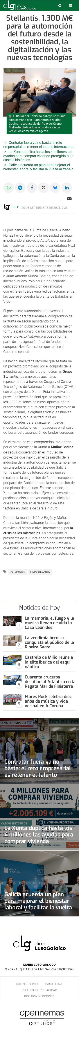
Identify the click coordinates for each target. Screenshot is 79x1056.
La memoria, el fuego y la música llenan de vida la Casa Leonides (49, 622)
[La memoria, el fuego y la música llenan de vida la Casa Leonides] (12, 621)
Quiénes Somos (27, 984)
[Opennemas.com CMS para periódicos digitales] (42, 1018)
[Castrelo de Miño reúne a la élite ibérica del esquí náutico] (12, 660)
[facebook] (36, 958)
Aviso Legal (54, 984)
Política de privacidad (39, 990)
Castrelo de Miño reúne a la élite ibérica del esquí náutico (49, 662)
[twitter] (43, 958)
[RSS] (49, 958)
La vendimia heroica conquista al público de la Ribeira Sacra (49, 642)
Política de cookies (39, 996)
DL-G (16, 207)
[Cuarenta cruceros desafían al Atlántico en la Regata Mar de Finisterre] (12, 680)
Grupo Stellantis (40, 572)
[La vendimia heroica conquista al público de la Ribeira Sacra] (12, 640)
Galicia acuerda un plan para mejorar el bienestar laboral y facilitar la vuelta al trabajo (38, 167)
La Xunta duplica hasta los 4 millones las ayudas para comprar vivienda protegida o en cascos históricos (38, 156)
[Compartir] (8, 187)
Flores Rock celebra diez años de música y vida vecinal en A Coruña (48, 701)
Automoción (18, 572)
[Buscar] (60, 5)
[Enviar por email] (69, 198)
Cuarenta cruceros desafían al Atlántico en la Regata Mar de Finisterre (50, 681)
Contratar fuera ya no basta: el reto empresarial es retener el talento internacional (37, 771)
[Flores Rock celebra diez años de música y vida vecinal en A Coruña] (12, 699)
